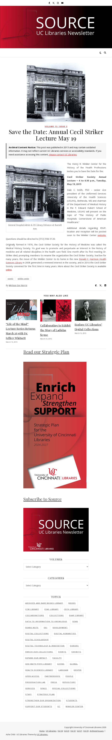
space (43, 688)
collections (56, 615)
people (69, 676)
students (71, 700)
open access (32, 676)
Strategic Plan (46, 694)
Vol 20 (86, 731)
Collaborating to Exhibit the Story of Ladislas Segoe (55, 330)
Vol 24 (60, 731)
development (60, 627)
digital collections (37, 633)
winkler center (23, 278)
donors (74, 646)
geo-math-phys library (38, 664)
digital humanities (65, 633)
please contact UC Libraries (63, 154)
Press (54, 682)
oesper (78, 670)
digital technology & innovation (45, 646)
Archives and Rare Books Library (44, 603)
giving (60, 664)
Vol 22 (73, 731)
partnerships (52, 676)
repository (69, 682)
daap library (76, 615)
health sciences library (39, 670)
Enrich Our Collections (39, 652)
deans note (31, 627)
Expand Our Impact (36, 658)
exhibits (76, 652)
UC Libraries (51, 731)
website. (102, 235)
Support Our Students (38, 706)
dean (75, 621)
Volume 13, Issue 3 (56, 126)
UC (58, 706)
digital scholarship (37, 640)
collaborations (34, 615)
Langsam (63, 670)
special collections (64, 688)
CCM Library (32, 609)
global (74, 664)
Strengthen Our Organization (43, 700)
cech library (71, 609)
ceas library (51, 609)
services (30, 688)
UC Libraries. (42, 734)
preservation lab (35, 682)
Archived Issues (97, 731)
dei (45, 627)
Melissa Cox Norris (18, 285)
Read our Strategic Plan (46, 352)
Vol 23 (66, 731)
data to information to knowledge (46, 621)
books (72, 603)
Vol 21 (79, 731)
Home (42, 731)
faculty (57, 658)
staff (28, 694)
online (9, 269)
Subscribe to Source (42, 499)
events (10, 278)
